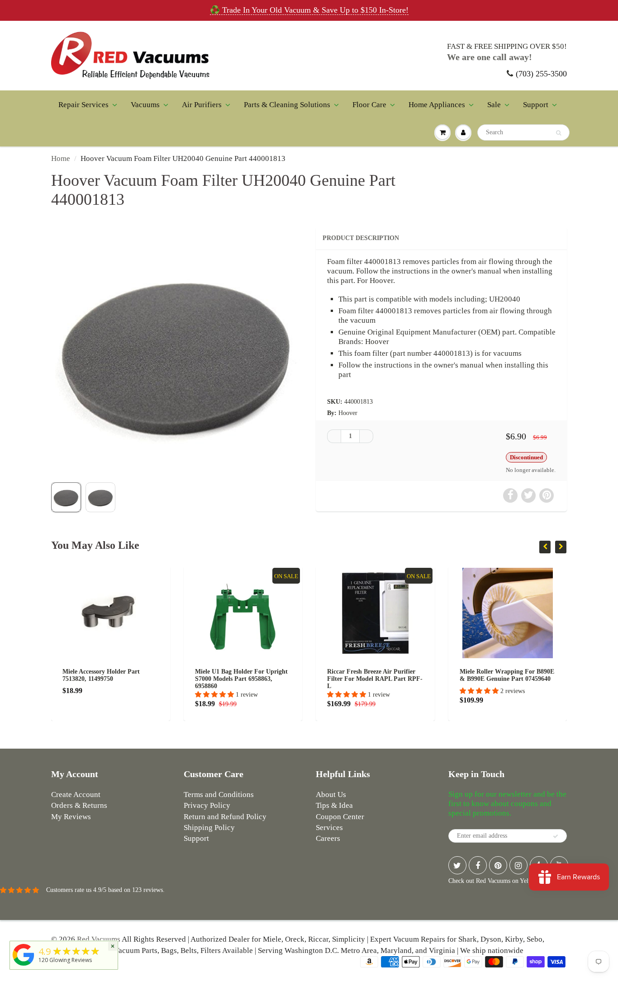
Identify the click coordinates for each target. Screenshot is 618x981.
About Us (331, 794)
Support (535, 104)
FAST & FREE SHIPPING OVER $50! (507, 46)
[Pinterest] (498, 865)
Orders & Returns (79, 805)
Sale (494, 104)
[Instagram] (518, 865)
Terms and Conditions (219, 794)
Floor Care (369, 104)
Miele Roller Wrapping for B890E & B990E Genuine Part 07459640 (393, 675)
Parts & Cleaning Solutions (287, 104)
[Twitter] (457, 865)
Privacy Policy (207, 805)
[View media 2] (100, 497)
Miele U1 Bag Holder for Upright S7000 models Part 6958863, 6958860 (127, 678)
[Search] (558, 133)
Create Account (75, 794)
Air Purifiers (202, 104)
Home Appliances (437, 104)
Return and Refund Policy (225, 816)
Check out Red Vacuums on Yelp (490, 880)
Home (60, 158)
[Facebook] (478, 865)
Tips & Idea (334, 805)
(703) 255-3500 (541, 73)
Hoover (347, 413)
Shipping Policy (209, 827)
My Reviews (71, 816)
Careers (328, 838)
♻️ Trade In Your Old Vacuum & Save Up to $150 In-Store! (309, 9)
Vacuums (145, 104)
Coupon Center (340, 816)
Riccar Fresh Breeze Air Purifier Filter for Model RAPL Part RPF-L (261, 678)
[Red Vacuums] (23, 966)
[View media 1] (66, 497)
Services (329, 827)
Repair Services (83, 104)
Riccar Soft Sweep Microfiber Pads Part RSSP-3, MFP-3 (526, 675)
